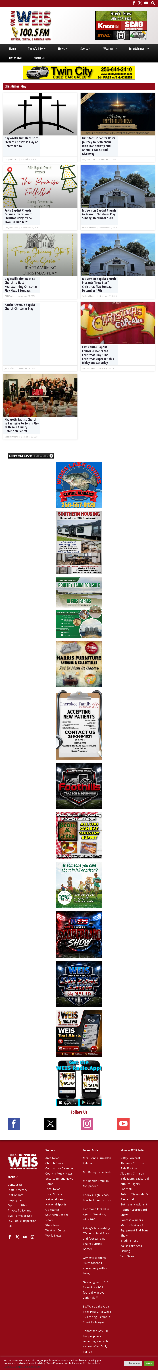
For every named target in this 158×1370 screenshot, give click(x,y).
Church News (54, 1163)
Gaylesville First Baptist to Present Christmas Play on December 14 (21, 142)
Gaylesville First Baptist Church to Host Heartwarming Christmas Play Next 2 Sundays (21, 285)
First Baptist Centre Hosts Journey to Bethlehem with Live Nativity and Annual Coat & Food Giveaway (98, 146)
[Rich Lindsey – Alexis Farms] (79, 607)
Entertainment (137, 49)
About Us (39, 58)
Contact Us (15, 1184)
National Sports (56, 1204)
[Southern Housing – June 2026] (79, 542)
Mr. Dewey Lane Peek (97, 1172)
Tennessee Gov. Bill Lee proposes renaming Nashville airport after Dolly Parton (95, 1341)
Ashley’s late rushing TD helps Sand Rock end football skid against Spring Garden (96, 1238)
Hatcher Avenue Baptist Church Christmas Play (20, 306)
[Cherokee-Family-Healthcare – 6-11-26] (79, 725)
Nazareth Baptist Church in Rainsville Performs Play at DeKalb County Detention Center (22, 425)
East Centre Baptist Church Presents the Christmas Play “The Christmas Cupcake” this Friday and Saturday (98, 355)
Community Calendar (59, 1168)
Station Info (15, 1195)
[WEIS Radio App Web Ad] (79, 1083)
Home (12, 49)
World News (53, 1235)
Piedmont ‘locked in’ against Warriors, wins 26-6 (96, 1214)
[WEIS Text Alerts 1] (79, 1033)
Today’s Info (35, 49)
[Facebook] (134, 3)
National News (55, 1199)
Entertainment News (59, 1178)
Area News (52, 1158)
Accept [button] (149, 1363)
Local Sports (53, 1194)
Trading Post (129, 1240)
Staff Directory (17, 1190)
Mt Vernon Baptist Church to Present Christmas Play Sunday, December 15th (99, 214)
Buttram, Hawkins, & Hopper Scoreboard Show (134, 1210)
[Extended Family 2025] (79, 885)
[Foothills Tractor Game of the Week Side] (79, 786)
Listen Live (15, 58)
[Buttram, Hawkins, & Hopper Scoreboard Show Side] (79, 934)
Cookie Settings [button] (133, 1363)
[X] (140, 3)
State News (52, 1225)
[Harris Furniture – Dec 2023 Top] (79, 663)
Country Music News (59, 1173)
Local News (52, 1189)
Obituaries (52, 1209)
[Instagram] (32, 1237)
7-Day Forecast (130, 1158)
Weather (108, 49)
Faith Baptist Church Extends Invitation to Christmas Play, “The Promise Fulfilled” (18, 216)
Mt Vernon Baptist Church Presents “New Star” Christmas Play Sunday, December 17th (99, 285)
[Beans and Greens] (79, 835)
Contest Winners (132, 1220)
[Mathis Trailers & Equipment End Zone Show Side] (79, 984)
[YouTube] (146, 3)
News (61, 49)
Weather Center (56, 1230)
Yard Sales (127, 1256)
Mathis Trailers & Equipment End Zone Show (134, 1230)
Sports (84, 49)
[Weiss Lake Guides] (79, 484)
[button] (153, 3)
